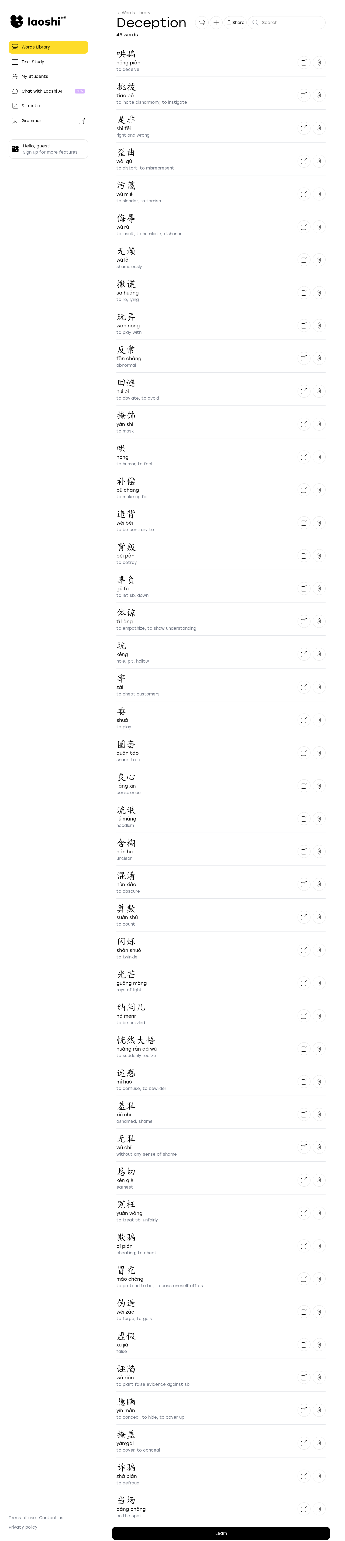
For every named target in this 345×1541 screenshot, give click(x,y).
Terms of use (22, 1517)
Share (238, 22)
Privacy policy (23, 1527)
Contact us (51, 1517)
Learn (221, 1533)
